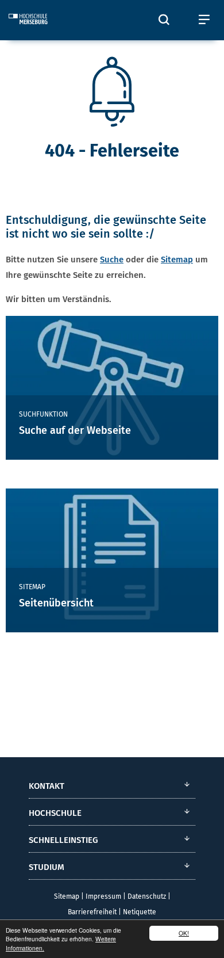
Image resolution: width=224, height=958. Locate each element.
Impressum (103, 896)
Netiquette (139, 912)
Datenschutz (147, 896)
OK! (184, 933)
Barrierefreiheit (92, 912)
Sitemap (177, 259)
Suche (111, 259)
